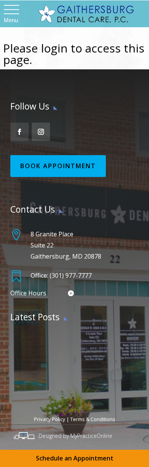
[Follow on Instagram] (41, 132)
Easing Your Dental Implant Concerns (62, 363)
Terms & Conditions (92, 419)
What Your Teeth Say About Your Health (66, 340)
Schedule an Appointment (74, 458)
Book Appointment (58, 166)
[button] (11, 10)
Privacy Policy (49, 419)
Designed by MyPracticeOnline (75, 435)
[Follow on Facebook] (19, 132)
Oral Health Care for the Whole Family (63, 385)
